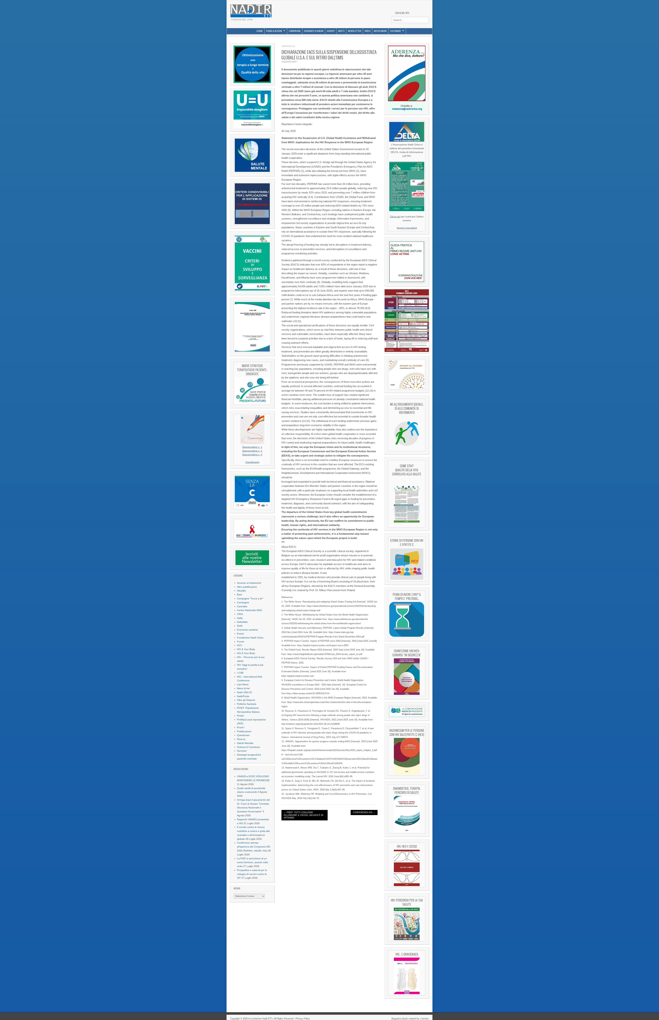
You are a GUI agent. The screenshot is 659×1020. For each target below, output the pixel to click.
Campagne (295, 31)
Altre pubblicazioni (247, 587)
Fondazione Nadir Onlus (250, 637)
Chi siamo (395, 31)
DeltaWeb (242, 622)
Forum (240, 641)
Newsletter (354, 31)
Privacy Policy (302, 1018)
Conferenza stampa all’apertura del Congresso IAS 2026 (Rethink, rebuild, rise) (253, 846)
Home (260, 31)
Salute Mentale (245, 743)
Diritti (341, 31)
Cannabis (242, 606)
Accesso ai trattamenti (249, 583)
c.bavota (424, 1018)
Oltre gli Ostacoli (246, 700)
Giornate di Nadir (313, 31)
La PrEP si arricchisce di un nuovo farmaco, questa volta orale (252, 862)
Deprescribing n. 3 (252, 454)
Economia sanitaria (247, 629)
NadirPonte (243, 696)
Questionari (243, 735)
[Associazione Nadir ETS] (251, 9)
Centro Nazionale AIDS (249, 610)
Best (239, 594)
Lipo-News (242, 684)
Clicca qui (395, 216)
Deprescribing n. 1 (252, 447)
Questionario (252, 462)
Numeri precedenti (407, 228)
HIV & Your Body (246, 649)
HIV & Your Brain (246, 653)
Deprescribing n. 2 (252, 451)
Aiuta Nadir (380, 31)
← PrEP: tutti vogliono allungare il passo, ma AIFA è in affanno (303, 815)
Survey (331, 31)
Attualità (241, 590)
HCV (239, 645)
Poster (240, 715)
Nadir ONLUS (244, 692)
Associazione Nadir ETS (260, 1018)
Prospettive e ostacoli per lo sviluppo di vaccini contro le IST (252, 874)
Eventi (240, 633)
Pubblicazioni (274, 31)
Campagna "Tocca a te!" (250, 598)
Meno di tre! (243, 688)
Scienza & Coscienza (248, 747)
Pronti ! (241, 727)
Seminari (242, 751)
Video (368, 31)
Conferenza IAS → (364, 812)
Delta (240, 618)
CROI (240, 614)
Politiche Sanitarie (246, 704)
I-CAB (240, 673)
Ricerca (241, 739)
